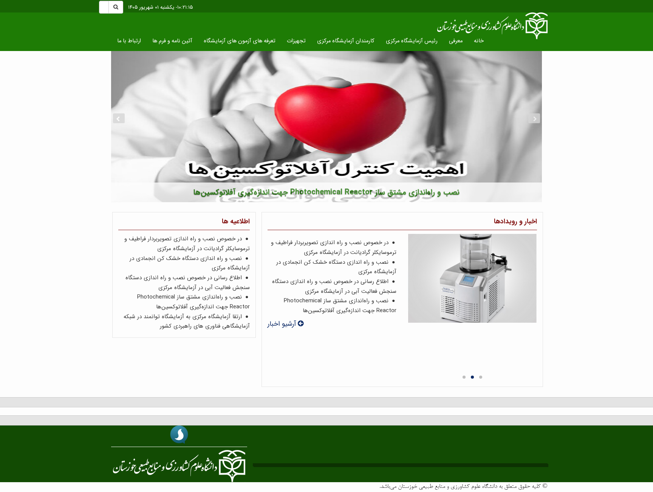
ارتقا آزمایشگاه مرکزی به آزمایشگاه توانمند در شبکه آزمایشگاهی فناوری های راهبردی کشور (187, 321)
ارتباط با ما (129, 41)
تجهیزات (296, 41)
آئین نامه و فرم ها (172, 41)
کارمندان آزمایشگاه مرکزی (345, 41)
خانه (479, 41)
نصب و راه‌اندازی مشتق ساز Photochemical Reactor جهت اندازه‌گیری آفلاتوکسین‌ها (340, 305)
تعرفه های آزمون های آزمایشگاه (239, 41)
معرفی (456, 41)
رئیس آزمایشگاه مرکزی (412, 41)
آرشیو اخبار (283, 324)
